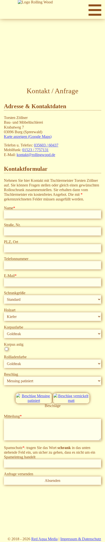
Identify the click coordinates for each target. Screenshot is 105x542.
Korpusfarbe (13, 327)
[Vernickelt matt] (71, 400)
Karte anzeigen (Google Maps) (28, 136)
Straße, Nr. (12, 225)
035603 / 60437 (46, 145)
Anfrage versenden (18, 474)
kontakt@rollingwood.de (36, 155)
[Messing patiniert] (34, 400)
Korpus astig (13, 344)
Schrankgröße (14, 293)
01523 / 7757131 (35, 150)
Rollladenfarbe (15, 357)
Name (9, 208)
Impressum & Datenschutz (80, 539)
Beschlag (11, 374)
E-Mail (10, 276)
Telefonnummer (16, 259)
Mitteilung (13, 416)
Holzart (9, 310)
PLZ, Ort (11, 242)
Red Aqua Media (44, 539)
